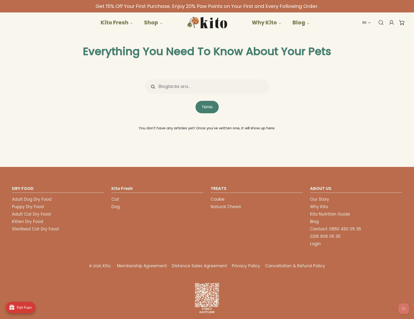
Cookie (217, 199)
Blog (314, 221)
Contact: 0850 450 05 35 (335, 229)
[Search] (378, 22)
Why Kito (319, 207)
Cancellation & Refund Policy (295, 265)
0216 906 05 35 (325, 236)
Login (315, 244)
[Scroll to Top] (405, 293)
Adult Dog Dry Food (32, 199)
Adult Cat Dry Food (31, 214)
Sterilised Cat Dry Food (35, 229)
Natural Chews (226, 207)
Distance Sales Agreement (199, 265)
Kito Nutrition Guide (330, 214)
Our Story (319, 199)
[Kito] (207, 22)
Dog (115, 207)
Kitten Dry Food (27, 221)
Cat (115, 199)
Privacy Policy (246, 265)
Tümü (207, 106)
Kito (106, 266)
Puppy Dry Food (28, 207)
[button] (366, 22)
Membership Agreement (142, 265)
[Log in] (389, 22)
